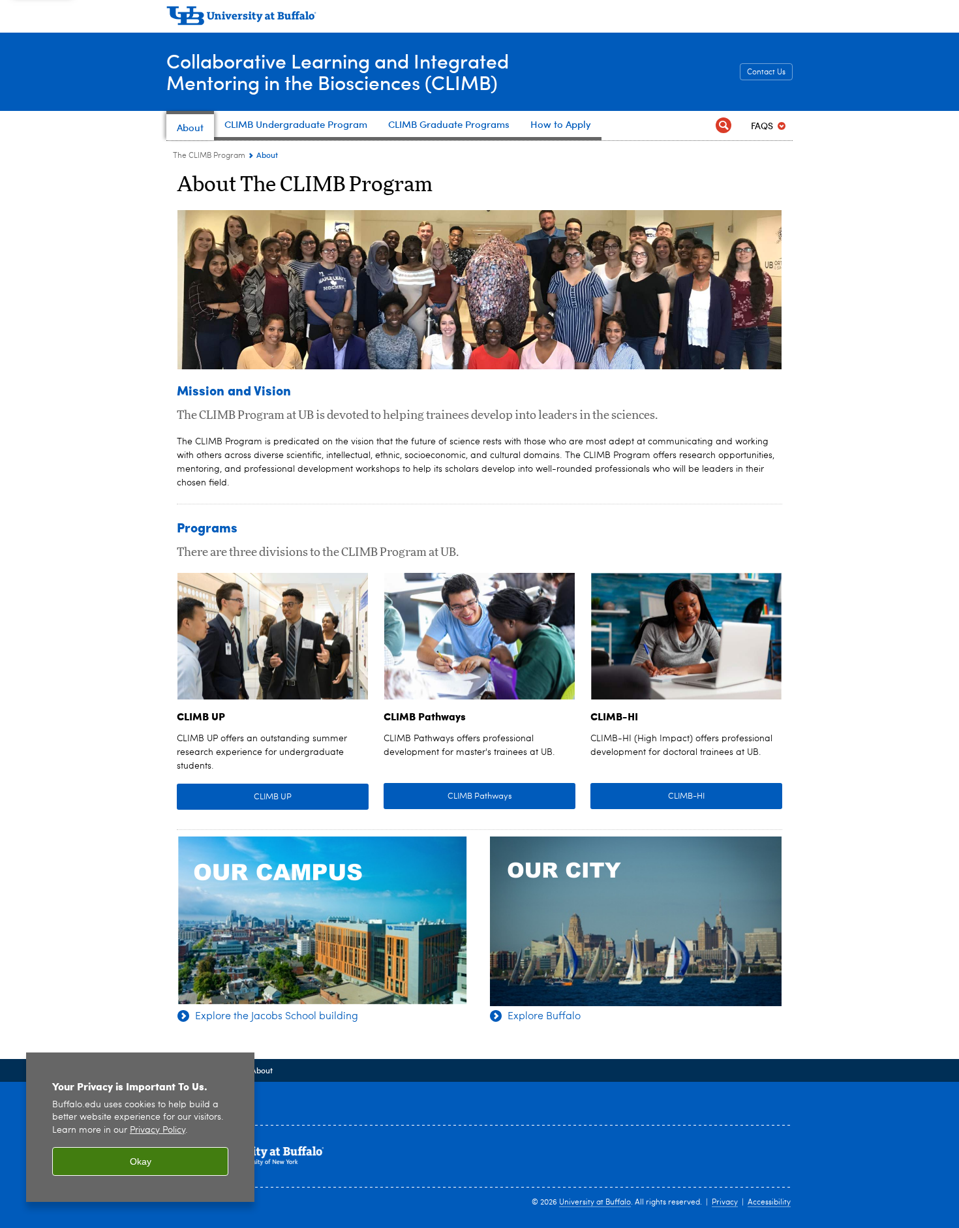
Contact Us (766, 72)
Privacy (725, 1202)
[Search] (723, 125)
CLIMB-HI (686, 796)
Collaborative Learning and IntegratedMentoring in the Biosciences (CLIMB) (337, 71)
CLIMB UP (273, 797)
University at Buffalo (595, 1202)
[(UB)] (479, 18)
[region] (140, 1127)
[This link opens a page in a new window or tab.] (272, 636)
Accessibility (769, 1202)
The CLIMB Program (209, 156)
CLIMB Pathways (480, 796)
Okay (140, 1161)
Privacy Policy (157, 1130)
